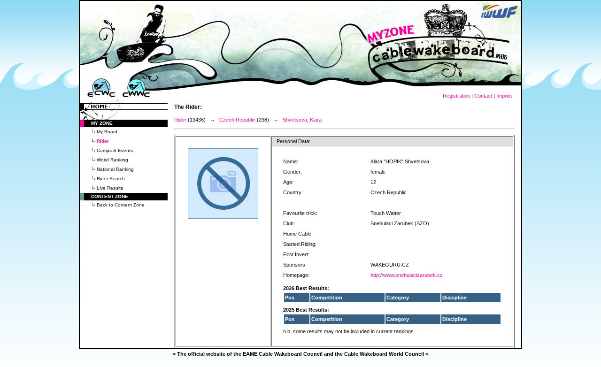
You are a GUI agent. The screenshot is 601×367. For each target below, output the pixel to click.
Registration (456, 96)
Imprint (504, 96)
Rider (180, 119)
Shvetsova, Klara (302, 119)
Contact (483, 96)
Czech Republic (237, 119)
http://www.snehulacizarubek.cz (406, 275)
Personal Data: (293, 141)
